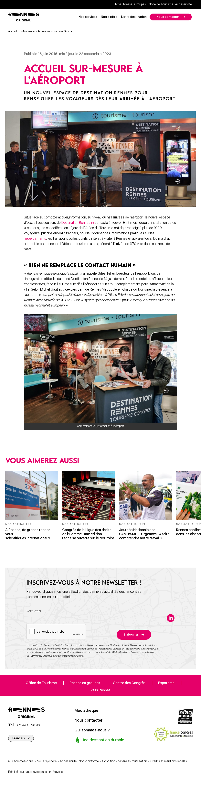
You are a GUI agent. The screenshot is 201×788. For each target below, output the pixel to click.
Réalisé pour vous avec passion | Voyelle (35, 772)
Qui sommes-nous (21, 761)
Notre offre (109, 17)
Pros (118, 4)
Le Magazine (27, 31)
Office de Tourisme (160, 4)
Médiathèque (86, 710)
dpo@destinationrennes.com (77, 652)
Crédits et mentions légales (168, 761)
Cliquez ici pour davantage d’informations (62, 655)
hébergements (35, 238)
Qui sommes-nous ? (92, 730)
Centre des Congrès (129, 683)
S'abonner (130, 634)
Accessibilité (183, 4)
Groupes (140, 4)
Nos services (88, 17)
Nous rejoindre (47, 761)
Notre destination (134, 17)
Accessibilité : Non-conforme (79, 761)
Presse (127, 4)
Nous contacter (167, 17)
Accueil (12, 31)
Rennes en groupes (84, 683)
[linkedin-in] (171, 618)
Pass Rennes (100, 690)
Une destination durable (102, 740)
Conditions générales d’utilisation (124, 761)
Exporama (166, 683)
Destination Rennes (75, 222)
